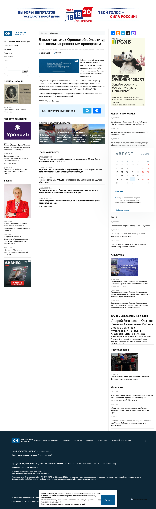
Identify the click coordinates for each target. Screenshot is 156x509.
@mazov (40, 455)
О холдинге (102, 440)
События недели (11, 45)
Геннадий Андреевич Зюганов (126, 332)
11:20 (117, 374)
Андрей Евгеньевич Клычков (132, 321)
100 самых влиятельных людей (17, 42)
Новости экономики (123, 113)
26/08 (6, 154)
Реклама (89, 440)
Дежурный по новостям (121, 440)
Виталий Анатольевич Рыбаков (132, 324)
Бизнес (8, 180)
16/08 (113, 290)
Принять (108, 500)
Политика (8, 53)
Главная (44, 33)
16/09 (113, 374)
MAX (50, 455)
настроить (55, 504)
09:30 (117, 230)
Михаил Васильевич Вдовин (122, 341)
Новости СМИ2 (45, 206)
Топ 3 (114, 217)
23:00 (117, 118)
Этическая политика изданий (46, 440)
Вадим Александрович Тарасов (127, 343)
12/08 (6, 234)
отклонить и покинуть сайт (74, 504)
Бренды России (13, 81)
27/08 (6, 143)
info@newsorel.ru (42, 473)
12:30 (10, 221)
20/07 (113, 417)
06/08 (6, 248)
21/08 (6, 221)
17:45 (10, 154)
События (119, 191)
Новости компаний (15, 118)
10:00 (117, 279)
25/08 (6, 107)
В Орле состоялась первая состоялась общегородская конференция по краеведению (128, 200)
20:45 (117, 128)
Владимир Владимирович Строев (133, 339)
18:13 (9, 234)
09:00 (117, 391)
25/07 (113, 404)
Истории (7, 49)
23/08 (113, 279)
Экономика (8, 56)
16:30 (117, 240)
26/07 (113, 301)
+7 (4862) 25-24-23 (36, 471)
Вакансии (66, 440)
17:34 (10, 107)
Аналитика (117, 254)
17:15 (10, 167)
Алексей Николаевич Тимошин (128, 335)
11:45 (10, 143)
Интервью (117, 387)
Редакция (78, 440)
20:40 (117, 139)
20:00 (11, 248)
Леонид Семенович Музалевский (123, 329)
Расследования (120, 349)
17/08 (112, 391)
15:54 (117, 222)
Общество (54, 33)
